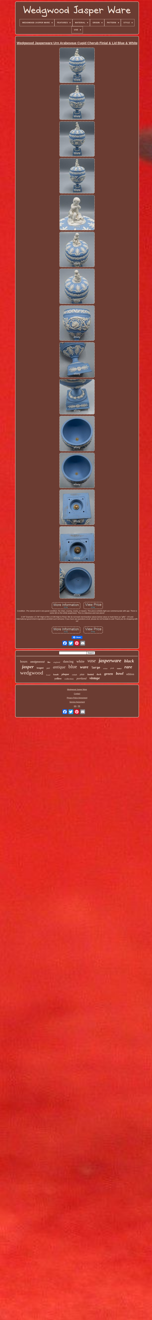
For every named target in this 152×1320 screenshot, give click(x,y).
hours (23, 661)
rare (128, 666)
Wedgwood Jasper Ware (77, 689)
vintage (95, 678)
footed (90, 674)
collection (69, 679)
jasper (28, 666)
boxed (48, 675)
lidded (119, 668)
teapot (40, 667)
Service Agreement (77, 702)
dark (99, 674)
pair (48, 668)
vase (91, 660)
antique (59, 667)
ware (84, 667)
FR (79, 706)
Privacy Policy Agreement (77, 698)
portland (82, 678)
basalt (56, 674)
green (108, 674)
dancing (68, 661)
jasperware (110, 660)
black (129, 661)
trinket (105, 668)
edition (130, 674)
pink (112, 668)
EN (75, 706)
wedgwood (31, 673)
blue (72, 666)
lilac (49, 662)
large (95, 667)
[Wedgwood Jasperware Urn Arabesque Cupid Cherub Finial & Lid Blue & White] (77, 65)
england (56, 662)
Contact (77, 694)
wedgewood (37, 661)
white (80, 661)
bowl (119, 673)
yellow (58, 678)
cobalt (74, 675)
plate (82, 674)
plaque (65, 674)
